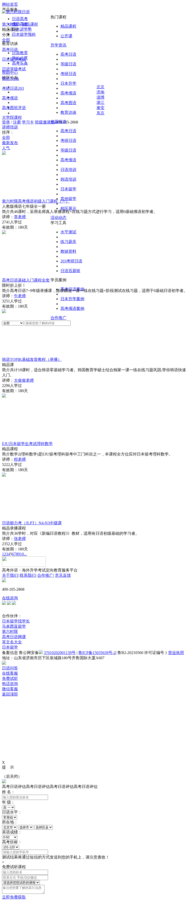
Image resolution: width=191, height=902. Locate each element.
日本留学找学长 (16, 621)
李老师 (20, 217)
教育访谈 (68, 112)
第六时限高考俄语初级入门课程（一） (36, 201)
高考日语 (68, 54)
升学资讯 (58, 45)
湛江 (100, 102)
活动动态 (58, 217)
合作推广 (58, 318)
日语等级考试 (14, 69)
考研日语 (68, 74)
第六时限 (10, 24)
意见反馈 (63, 575)
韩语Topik (10, 79)
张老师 (20, 538)
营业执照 (176, 653)
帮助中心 (10, 72)
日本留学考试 (14, 59)
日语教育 (20, 53)
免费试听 (10, 678)
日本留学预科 (24, 34)
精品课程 (68, 26)
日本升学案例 (72, 299)
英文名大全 (12, 642)
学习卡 (28, 122)
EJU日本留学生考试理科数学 (27, 444)
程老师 (20, 459)
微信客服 (10, 689)
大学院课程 (12, 117)
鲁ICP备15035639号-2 (97, 653)
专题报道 (58, 122)
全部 (6, 40)
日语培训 (68, 169)
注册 (17, 122)
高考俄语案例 (72, 308)
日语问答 (10, 668)
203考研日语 (71, 261)
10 (22, 554)
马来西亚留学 (14, 626)
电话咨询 (10, 684)
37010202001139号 (60, 653)
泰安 (100, 108)
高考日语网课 (14, 637)
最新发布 (10, 143)
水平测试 (68, 232)
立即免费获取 (14, 897)
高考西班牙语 (14, 108)
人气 (6, 148)
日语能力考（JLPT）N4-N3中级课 (32, 523)
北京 (100, 87)
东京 (100, 113)
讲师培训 (10, 127)
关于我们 (10, 575)
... (25, 554)
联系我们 (28, 575)
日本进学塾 (22, 29)
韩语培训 (68, 179)
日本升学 (68, 83)
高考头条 (20, 63)
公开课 (66, 36)
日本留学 (68, 189)
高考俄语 (68, 93)
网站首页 (10, 4)
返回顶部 (10, 694)
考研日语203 (13, 88)
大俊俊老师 (24, 380)
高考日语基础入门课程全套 (26, 280)
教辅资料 (68, 251)
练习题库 (68, 242)
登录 (6, 122)
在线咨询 (10, 598)
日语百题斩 (70, 271)
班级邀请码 (45, 122)
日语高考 (20, 19)
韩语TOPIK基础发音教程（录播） (32, 359)
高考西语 (68, 103)
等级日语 (68, 64)
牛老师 (20, 296)
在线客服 (10, 673)
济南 (100, 92)
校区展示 (68, 208)
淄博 (100, 97)
